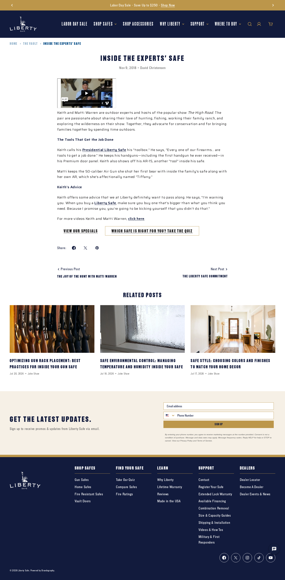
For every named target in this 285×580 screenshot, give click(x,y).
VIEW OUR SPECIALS (81, 231)
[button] (12, 5)
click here (136, 218)
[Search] (249, 24)
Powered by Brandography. (42, 570)
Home (13, 43)
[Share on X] (85, 248)
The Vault (30, 43)
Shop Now (168, 5)
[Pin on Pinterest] (97, 248)
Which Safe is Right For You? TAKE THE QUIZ (152, 231)
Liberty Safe (105, 203)
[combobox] (169, 415)
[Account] (259, 24)
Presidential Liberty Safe (104, 150)
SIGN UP (219, 424)
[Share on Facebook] (74, 248)
